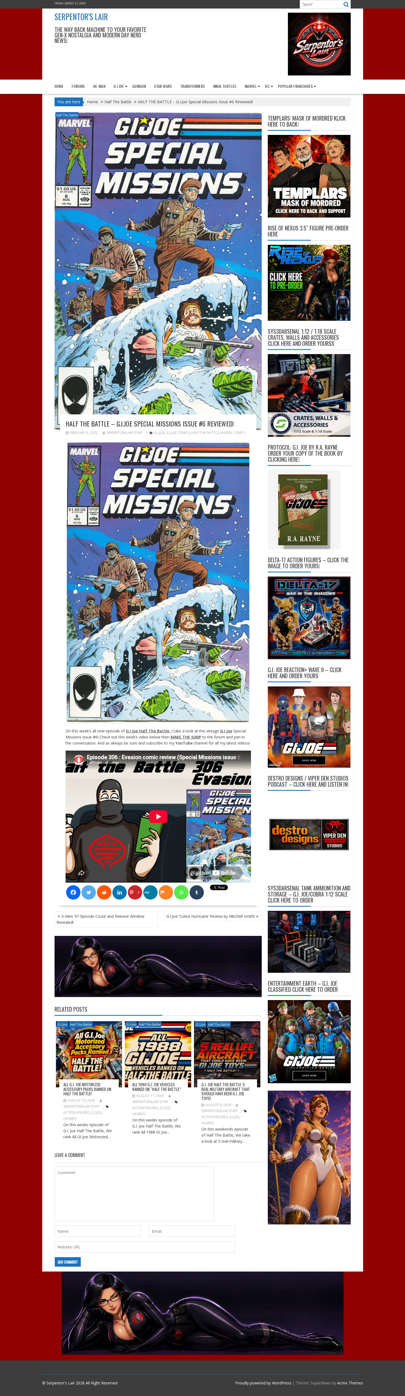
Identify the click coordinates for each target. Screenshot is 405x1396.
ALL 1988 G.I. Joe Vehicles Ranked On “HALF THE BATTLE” (156, 1086)
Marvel (251, 86)
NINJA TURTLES (224, 86)
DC (267, 86)
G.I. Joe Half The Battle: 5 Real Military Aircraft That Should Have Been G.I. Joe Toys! (225, 1091)
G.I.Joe (119, 86)
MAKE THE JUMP (186, 737)
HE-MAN (99, 86)
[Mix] (166, 892)
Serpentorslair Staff (124, 432)
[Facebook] (73, 892)
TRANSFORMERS (192, 86)
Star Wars (163, 86)
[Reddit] (104, 892)
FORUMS (78, 86)
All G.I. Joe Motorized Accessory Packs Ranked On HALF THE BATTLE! (87, 1088)
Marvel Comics (232, 432)
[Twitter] (89, 892)
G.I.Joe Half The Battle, (148, 731)
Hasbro (70, 1118)
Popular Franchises (295, 86)
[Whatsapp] (181, 892)
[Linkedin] (119, 892)
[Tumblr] (197, 892)
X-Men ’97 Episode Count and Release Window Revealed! (100, 919)
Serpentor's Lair (81, 16)
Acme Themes (350, 1383)
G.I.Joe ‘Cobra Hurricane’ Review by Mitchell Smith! (210, 916)
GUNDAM (139, 86)
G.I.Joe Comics (178, 432)
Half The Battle (67, 115)
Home (59, 86)
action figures (76, 1112)
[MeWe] (150, 892)
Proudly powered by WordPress (263, 1383)
